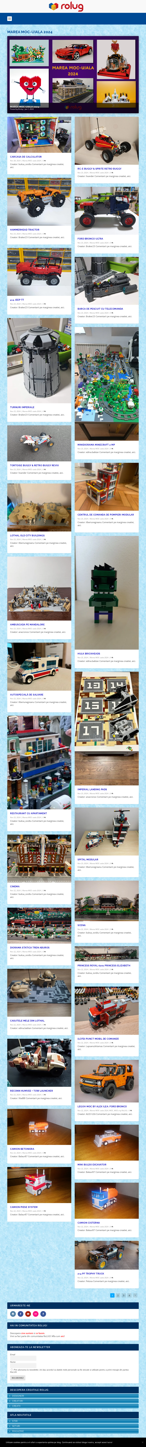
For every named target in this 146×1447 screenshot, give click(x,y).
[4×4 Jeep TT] (39, 272)
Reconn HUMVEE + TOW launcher (31, 1090)
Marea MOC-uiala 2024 (24, 106)
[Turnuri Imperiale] (39, 360)
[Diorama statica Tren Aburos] (39, 926)
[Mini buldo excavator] (107, 1143)
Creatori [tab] (17, 1401)
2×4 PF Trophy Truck (91, 1273)
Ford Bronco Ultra (90, 238)
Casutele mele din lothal (27, 1020)
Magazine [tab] (18, 1431)
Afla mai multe (131, 1442)
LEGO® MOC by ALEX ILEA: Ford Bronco (102, 1106)
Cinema (15, 886)
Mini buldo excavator (92, 1164)
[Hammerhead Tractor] (39, 202)
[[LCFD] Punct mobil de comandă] (107, 1011)
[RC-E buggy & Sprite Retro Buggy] (107, 141)
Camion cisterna (89, 1222)
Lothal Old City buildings (27, 535)
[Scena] (107, 901)
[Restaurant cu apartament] (39, 762)
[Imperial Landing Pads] (107, 728)
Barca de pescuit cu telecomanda (100, 308)
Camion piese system (24, 1207)
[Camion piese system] (39, 1185)
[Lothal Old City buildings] (39, 507)
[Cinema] (39, 858)
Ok (116, 1442)
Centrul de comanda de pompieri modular (106, 514)
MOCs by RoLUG (120, 1110)
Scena (82, 925)
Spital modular (88, 859)
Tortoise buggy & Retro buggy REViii (34, 465)
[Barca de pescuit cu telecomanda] (107, 281)
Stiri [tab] (15, 1421)
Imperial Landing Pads (92, 789)
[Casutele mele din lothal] (39, 993)
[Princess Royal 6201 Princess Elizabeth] (107, 953)
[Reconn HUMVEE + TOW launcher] (39, 1063)
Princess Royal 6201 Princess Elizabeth (104, 965)
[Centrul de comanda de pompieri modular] (107, 487)
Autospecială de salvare (26, 694)
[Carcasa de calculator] (39, 135)
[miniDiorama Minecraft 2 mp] (107, 384)
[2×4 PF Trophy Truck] (107, 1255)
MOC (111, 1110)
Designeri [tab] (18, 1396)
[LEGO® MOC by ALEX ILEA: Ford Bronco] (107, 1081)
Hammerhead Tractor (24, 229)
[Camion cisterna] (107, 1201)
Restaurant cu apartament (28, 813)
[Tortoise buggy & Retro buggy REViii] (39, 443)
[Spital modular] (107, 831)
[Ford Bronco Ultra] (107, 211)
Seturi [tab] (16, 1426)
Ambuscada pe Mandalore (27, 624)
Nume (13, 1362)
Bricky (20, 109)
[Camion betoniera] (39, 1127)
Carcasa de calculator (26, 156)
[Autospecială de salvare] (39, 667)
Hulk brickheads (89, 653)
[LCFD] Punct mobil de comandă (98, 1038)
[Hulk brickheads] (107, 593)
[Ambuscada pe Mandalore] (39, 589)
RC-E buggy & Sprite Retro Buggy (100, 168)
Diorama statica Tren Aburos (30, 947)
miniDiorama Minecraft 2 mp (96, 444)
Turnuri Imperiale (22, 407)
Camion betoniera (22, 1149)
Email (12, 1354)
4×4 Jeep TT (17, 300)
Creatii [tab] (16, 1406)
